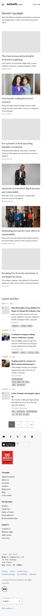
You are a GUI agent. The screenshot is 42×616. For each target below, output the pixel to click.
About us (5, 480)
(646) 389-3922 (9, 554)
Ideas (20, 4)
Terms (12, 571)
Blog (3, 492)
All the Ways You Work (20, 414)
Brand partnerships (10, 518)
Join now (36, 4)
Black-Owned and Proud (20, 382)
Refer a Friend (8, 512)
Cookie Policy (22, 571)
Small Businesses (18, 385)
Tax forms (6, 538)
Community (15, 326)
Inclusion (5, 483)
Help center (7, 535)
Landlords (6, 509)
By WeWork (14, 322)
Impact (23, 352)
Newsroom (6, 489)
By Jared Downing (16, 349)
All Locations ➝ (8, 608)
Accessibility (22, 574)
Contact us (6, 529)
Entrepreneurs (17, 379)
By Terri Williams (16, 376)
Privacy (5, 571)
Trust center (7, 495)
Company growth (26, 326)
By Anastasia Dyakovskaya (19, 408)
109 (31, 424)
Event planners (8, 515)
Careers (5, 486)
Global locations (8, 477)
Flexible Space (33, 352)
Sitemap (32, 574)
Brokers (5, 506)
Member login (7, 532)
